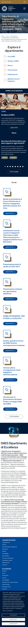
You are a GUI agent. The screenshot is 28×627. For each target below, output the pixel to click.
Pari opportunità (6, 587)
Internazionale (12, 70)
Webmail (4, 571)
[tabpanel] (14, 149)
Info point (4, 565)
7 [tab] (20, 166)
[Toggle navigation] (25, 8)
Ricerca (10, 65)
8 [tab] (22, 166)
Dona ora (4, 589)
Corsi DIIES (11, 56)
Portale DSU (5, 575)
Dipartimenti (14, 36)
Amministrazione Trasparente (9, 547)
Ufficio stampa (5, 584)
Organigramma (6, 542)
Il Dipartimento (13, 74)
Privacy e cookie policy (8, 610)
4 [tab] (12, 166)
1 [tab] (5, 166)
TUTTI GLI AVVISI (14, 416)
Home (2, 36)
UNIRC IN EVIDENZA (14, 91)
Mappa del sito (5, 562)
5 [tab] (15, 166)
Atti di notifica (5, 556)
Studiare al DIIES (13, 61)
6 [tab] (17, 166)
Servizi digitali (5, 580)
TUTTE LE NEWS (14, 172)
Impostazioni (13, 615)
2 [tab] (7, 166)
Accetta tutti (13, 623)
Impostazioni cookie (7, 560)
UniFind (4, 544)
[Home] (8, 8)
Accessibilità (5, 553)
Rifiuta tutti (13, 619)
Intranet (4, 578)
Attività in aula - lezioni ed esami (10, 582)
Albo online (5, 549)
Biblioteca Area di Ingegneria (13, 80)
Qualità (4, 551)
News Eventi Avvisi (6, 2)
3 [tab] (10, 166)
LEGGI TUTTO (15, 128)
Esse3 (3, 573)
